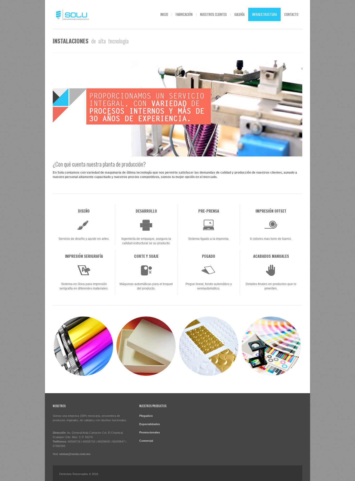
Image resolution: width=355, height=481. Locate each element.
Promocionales (149, 432)
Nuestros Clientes (213, 14)
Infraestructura (264, 14)
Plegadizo (146, 415)
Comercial (146, 440)
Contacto (291, 14)
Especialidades (149, 424)
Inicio (164, 14)
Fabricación (184, 14)
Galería (239, 14)
